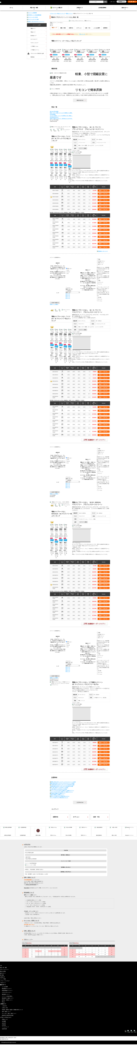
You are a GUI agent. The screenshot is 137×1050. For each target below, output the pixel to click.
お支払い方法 (5, 1007)
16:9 (68, 270)
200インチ (67, 298)
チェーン (100, 284)
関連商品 (32, 57)
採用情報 (4, 1025)
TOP (1, 965)
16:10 (68, 271)
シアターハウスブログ (5, 980)
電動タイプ (33, 28)
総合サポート (125, 7)
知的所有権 (4, 1028)
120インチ (67, 295)
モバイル (100, 299)
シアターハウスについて (5, 1017)
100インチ (67, 293)
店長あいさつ (5, 1019)
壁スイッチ (100, 264)
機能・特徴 (63, 28)
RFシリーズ (82, 34)
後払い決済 (114, 835)
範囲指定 (69, 290)
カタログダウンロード (6, 992)
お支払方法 (27, 844)
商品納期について (29, 892)
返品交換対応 (99, 835)
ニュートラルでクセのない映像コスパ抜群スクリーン (61, 791)
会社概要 (4, 1021)
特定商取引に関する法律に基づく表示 (8, 1037)
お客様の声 (2, 977)
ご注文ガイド (3, 982)
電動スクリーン (69, 13)
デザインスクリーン (4, 969)
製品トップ (54, 27)
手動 (99, 280)
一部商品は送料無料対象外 (30, 884)
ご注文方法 (4, 1005)
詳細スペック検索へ (54, 304)
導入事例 (2, 975)
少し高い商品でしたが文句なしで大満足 (58, 789)
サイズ (68, 287)
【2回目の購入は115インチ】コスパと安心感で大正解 (61, 786)
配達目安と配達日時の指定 (7, 1015)
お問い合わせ (113, 1)
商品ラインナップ (61, 13)
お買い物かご (133, 1)
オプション (79, 28)
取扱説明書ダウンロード (7, 990)
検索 (105, 1)
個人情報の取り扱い (4, 1039)
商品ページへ (104, 190)
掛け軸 (99, 297)
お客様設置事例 (102, 7)
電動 (99, 259)
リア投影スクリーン (35, 49)
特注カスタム (53, 835)
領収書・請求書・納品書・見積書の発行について (12, 1009)
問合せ (3, 1001)
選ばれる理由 (3, 971)
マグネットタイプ (34, 42)
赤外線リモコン (101, 261)
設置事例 (105, 28)
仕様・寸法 (87, 28)
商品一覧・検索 (3, 967)
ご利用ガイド (79, 7)
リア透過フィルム (34, 46)
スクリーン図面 (82, 148)
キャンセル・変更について (31, 920)
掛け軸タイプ (33, 35)
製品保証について (6, 994)
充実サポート (84, 835)
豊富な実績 (38, 835)
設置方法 (71, 28)
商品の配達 (26, 887)
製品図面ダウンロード (6, 988)
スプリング (100, 282)
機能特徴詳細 (80, 100)
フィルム (100, 300)
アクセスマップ (5, 1027)
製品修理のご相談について (7, 998)
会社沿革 (4, 1023)
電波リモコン (101, 262)
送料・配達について (29, 877)
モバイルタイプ (34, 39)
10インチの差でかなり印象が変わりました (59, 797)
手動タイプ (33, 32)
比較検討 (122, 1)
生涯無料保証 (23, 835)
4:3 (67, 273)
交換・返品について (29, 930)
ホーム (11, 7)
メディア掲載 (3, 979)
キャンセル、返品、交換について (9, 1013)
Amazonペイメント (129, 835)
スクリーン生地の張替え (7, 996)
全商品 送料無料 (7, 835)
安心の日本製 (68, 835)
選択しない (69, 268)
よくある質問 (97, 28)
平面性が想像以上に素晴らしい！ (57, 794)
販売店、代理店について (7, 1000)
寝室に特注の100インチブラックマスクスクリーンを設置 (62, 783)
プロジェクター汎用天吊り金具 (37, 53)
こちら (34, 934)
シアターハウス (53, 13)
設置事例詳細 (80, 802)
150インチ (67, 296)
